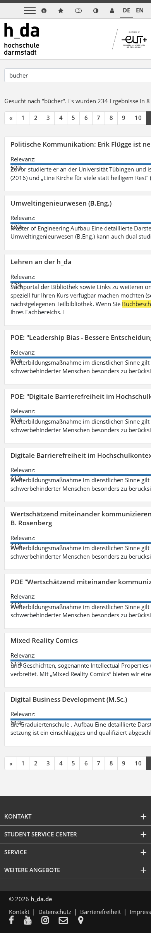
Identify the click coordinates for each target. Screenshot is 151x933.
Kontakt (19, 912)
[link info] (44, 10)
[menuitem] (16, 921)
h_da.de (41, 899)
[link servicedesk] (112, 10)
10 (138, 117)
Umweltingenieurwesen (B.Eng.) (61, 203)
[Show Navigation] (30, 11)
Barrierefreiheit (100, 912)
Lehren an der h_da (41, 261)
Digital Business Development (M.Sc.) (68, 699)
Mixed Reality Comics (44, 640)
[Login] (78, 10)
